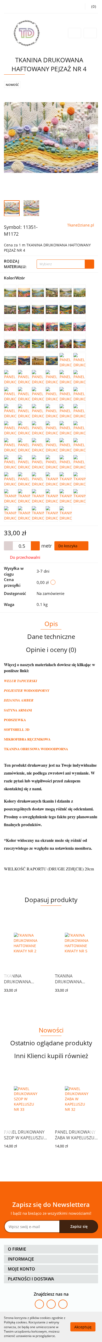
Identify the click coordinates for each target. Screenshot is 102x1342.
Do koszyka (68, 545)
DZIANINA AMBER (18, 700)
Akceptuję (83, 1326)
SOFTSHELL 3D (16, 729)
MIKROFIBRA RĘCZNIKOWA (27, 739)
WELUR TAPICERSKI (20, 680)
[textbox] (60, 264)
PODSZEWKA (15, 719)
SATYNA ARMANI (18, 710)
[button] (51, 1249)
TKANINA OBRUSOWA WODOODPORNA (36, 748)
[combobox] (65, 264)
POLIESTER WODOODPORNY (26, 690)
